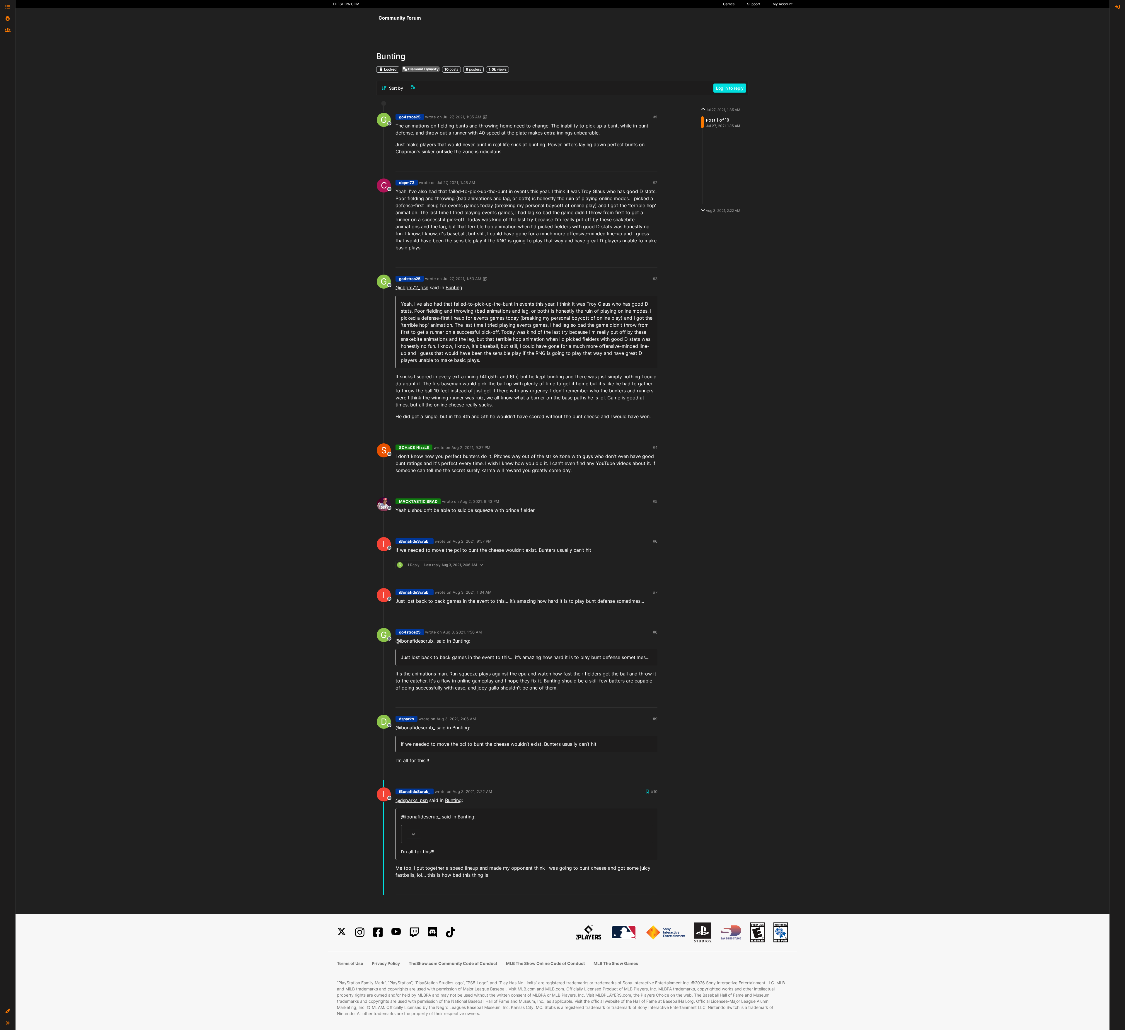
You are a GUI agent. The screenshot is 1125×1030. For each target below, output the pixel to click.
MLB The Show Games (616, 963)
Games (728, 4)
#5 (655, 501)
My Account (782, 4)
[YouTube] (396, 932)
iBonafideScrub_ (414, 541)
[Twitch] (414, 932)
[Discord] (432, 932)
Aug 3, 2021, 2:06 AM (456, 718)
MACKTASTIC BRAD (418, 501)
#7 (655, 592)
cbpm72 (406, 182)
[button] (7, 1011)
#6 (655, 541)
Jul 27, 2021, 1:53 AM (462, 278)
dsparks (406, 718)
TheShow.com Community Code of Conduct (453, 963)
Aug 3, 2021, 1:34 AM (472, 592)
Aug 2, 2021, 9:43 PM (479, 501)
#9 (655, 718)
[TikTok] (450, 932)
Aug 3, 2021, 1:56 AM (462, 632)
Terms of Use (350, 963)
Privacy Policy (386, 963)
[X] (341, 932)
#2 (655, 182)
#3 (655, 278)
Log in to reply (730, 88)
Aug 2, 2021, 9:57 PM (472, 541)
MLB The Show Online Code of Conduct (545, 963)
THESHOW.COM (346, 4)
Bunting (454, 287)
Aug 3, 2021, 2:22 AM (472, 791)
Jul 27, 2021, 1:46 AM (456, 182)
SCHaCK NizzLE (414, 447)
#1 (655, 117)
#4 (655, 447)
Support (753, 4)
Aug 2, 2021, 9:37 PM (470, 447)
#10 (654, 791)
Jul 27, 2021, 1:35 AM (462, 117)
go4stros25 (409, 117)
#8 (655, 632)
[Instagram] (359, 932)
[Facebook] (378, 932)
